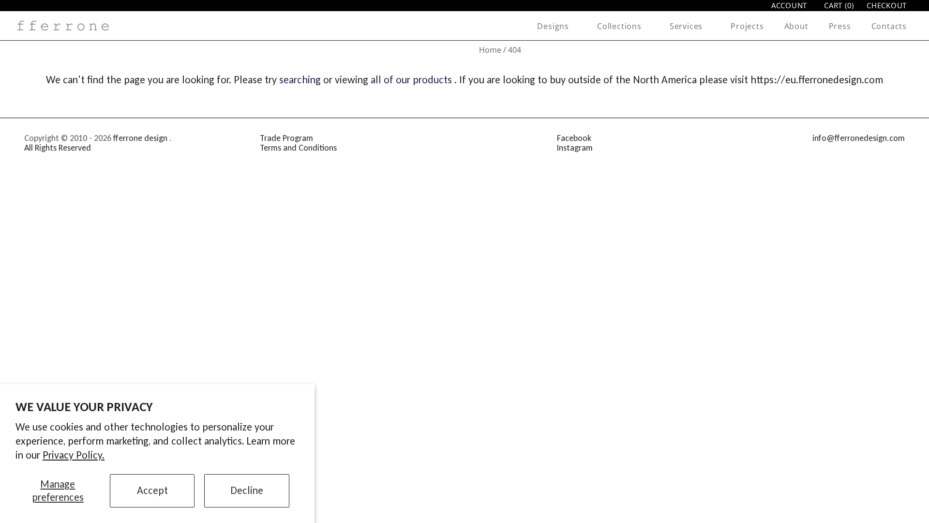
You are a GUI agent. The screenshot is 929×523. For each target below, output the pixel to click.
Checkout (887, 5)
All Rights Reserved (57, 147)
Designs (553, 26)
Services (686, 26)
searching (300, 79)
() (839, 5)
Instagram (575, 147)
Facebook (574, 138)
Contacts (889, 26)
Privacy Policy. (74, 454)
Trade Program (286, 138)
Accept (152, 490)
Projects (747, 26)
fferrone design (140, 138)
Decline (247, 490)
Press (840, 26)
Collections (619, 26)
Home (490, 50)
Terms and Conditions (298, 147)
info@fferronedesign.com (858, 138)
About (796, 26)
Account (789, 5)
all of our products (411, 79)
